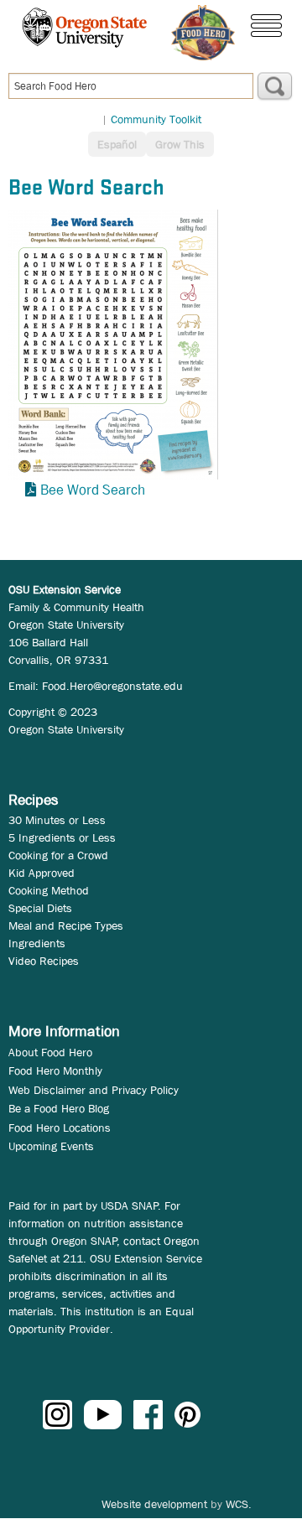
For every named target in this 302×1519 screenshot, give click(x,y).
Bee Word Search (92, 490)
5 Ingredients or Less (62, 837)
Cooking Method (48, 890)
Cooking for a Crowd (58, 855)
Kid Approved (41, 872)
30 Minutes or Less (57, 819)
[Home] (203, 32)
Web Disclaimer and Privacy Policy (93, 1089)
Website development (154, 1503)
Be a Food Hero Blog (58, 1108)
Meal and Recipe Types (65, 925)
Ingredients (36, 943)
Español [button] (117, 144)
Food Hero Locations (59, 1127)
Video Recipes (43, 960)
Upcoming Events (51, 1146)
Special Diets (40, 907)
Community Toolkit (156, 119)
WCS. (239, 1503)
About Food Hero (50, 1052)
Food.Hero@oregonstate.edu (112, 685)
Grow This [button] (180, 144)
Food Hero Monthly (55, 1070)
